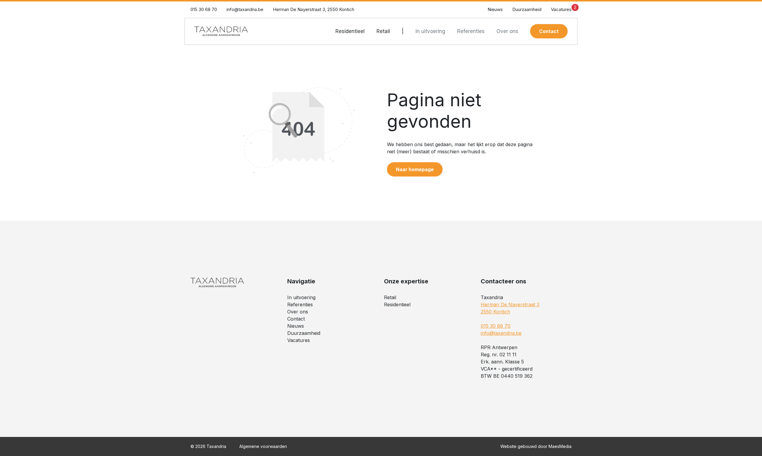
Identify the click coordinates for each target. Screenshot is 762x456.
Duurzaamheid (526, 9)
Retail (383, 31)
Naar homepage (415, 169)
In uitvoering (430, 31)
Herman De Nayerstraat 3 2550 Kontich (510, 308)
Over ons (507, 31)
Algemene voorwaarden (263, 446)
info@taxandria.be (245, 9)
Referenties (471, 31)
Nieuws (495, 9)
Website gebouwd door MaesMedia (536, 446)
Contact (549, 31)
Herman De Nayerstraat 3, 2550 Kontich (313, 9)
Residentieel (350, 31)
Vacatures (563, 8)
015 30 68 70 (203, 9)
